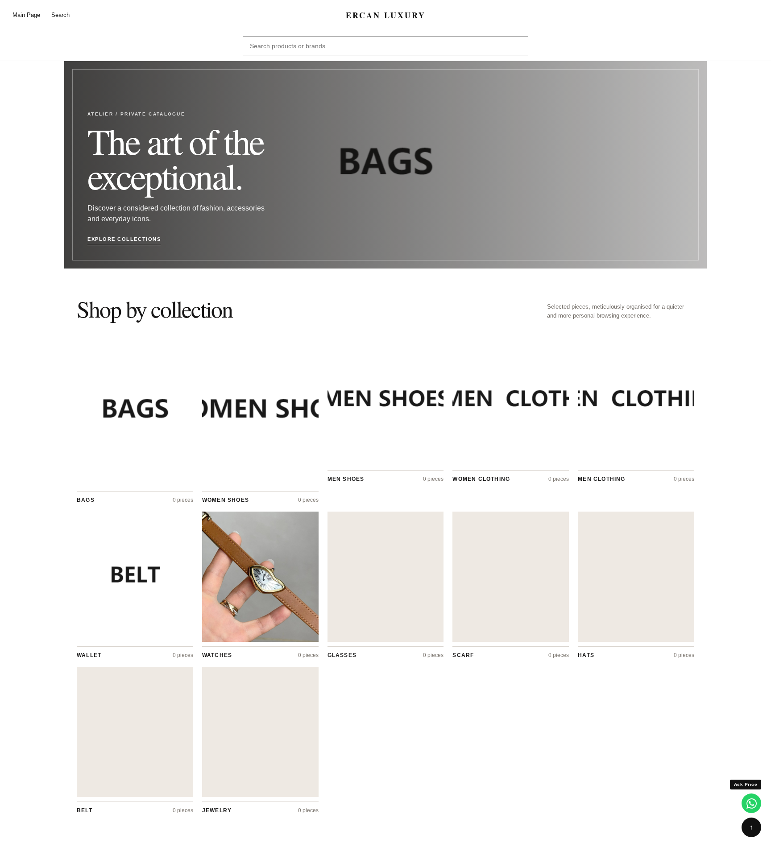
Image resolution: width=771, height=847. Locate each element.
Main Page (26, 15)
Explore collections (124, 239)
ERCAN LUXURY (386, 15)
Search (60, 15)
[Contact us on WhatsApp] (751, 803)
